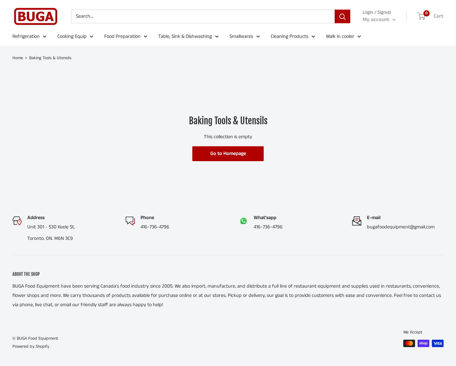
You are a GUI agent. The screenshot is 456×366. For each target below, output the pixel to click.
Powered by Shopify (30, 346)
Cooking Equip (72, 36)
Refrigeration (26, 36)
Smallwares (241, 36)
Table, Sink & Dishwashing (185, 36)
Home (17, 58)
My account (377, 19)
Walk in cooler (340, 36)
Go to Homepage (228, 153)
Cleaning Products (289, 36)
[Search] (342, 16)
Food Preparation (122, 36)
